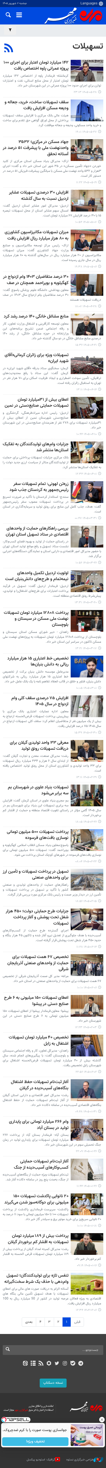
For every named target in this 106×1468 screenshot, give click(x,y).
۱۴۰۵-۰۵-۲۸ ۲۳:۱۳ (85, 92)
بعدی (29, 1322)
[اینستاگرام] (64, 1364)
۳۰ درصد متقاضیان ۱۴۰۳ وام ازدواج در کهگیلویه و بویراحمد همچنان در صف (35, 280)
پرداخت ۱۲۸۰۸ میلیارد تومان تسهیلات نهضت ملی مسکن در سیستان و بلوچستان (36, 619)
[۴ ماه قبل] (87, 1006)
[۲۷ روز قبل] (87, 240)
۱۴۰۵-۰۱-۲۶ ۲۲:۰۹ (86, 1151)
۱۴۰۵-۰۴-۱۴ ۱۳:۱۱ (86, 389)
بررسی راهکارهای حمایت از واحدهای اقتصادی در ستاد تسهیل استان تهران (37, 532)
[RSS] (9, 48)
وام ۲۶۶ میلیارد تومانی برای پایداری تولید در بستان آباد (38, 1125)
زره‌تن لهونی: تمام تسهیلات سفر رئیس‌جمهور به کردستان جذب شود (39, 487)
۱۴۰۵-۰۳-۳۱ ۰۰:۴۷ (86, 518)
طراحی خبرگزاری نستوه (79, 1459)
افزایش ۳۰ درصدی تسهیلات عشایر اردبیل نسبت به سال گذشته (38, 196)
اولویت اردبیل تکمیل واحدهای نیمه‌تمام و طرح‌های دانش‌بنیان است (36, 576)
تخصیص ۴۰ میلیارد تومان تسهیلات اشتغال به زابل (38, 1041)
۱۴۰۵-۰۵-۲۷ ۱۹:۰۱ (86, 132)
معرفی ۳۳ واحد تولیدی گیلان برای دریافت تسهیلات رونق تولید (39, 746)
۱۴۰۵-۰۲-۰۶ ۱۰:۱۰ (87, 987)
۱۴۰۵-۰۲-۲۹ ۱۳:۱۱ (86, 777)
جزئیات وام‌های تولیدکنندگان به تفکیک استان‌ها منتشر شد (35, 447)
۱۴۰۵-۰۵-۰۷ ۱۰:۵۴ (86, 222)
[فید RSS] (41, 1364)
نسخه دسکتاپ (53, 1383)
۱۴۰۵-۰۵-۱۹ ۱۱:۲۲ (86, 182)
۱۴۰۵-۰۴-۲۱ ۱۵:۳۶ (86, 345)
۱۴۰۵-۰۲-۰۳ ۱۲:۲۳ (86, 1027)
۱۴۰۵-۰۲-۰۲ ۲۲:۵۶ (86, 1072)
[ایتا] (25, 1364)
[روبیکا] (49, 1364)
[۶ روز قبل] (87, 110)
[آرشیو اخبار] (33, 1364)
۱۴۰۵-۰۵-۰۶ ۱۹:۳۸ (86, 267)
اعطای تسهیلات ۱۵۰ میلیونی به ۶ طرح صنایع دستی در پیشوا (36, 1001)
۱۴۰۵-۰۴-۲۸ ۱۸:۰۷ (86, 306)
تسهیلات (88, 46)
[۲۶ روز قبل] (87, 201)
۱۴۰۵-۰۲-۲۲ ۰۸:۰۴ (86, 861)
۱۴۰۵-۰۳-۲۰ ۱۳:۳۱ (86, 602)
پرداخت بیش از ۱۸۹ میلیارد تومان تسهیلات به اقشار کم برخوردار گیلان (38, 1239)
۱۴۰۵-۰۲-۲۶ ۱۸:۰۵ (86, 822)
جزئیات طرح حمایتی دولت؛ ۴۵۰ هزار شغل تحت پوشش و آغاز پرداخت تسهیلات (37, 918)
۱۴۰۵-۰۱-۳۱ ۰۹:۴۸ (86, 1111)
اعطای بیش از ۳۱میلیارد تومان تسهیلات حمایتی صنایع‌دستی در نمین (36, 403)
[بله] (72, 1364)
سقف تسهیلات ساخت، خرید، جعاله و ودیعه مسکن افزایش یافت (36, 105)
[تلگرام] (80, 1364)
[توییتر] (57, 1364)
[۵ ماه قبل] (87, 1284)
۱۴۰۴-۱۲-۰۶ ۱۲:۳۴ (86, 1310)
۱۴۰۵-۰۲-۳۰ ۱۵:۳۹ (85, 732)
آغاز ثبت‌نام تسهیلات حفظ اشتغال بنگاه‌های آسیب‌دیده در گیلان (39, 1085)
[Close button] (102, 1419)
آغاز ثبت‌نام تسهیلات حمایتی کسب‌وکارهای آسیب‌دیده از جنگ (41, 1165)
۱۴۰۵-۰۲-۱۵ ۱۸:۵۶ (86, 901)
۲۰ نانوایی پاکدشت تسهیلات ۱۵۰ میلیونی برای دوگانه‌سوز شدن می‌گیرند (36, 1199)
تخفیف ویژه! (35, 1442)
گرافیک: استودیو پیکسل (41, 1459)
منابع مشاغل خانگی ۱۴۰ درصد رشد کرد (36, 317)
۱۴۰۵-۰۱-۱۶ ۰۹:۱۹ (87, 1265)
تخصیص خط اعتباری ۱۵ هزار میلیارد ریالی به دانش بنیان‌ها (37, 662)
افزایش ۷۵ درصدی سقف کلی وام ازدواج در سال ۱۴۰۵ (39, 701)
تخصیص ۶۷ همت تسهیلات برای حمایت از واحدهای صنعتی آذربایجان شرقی (37, 963)
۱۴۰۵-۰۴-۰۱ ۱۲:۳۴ (86, 474)
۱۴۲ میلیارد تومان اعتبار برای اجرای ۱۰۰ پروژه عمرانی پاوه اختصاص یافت (36, 66)
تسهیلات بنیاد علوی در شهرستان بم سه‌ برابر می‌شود (38, 791)
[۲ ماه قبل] (87, 452)
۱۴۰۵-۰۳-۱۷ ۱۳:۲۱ (86, 648)
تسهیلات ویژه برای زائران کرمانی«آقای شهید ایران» (36, 358)
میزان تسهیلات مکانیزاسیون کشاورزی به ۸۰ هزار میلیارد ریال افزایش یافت (36, 235)
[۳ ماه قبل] (87, 666)
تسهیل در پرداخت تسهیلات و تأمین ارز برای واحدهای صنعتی (35, 875)
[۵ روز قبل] (87, 71)
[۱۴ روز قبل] (87, 150)
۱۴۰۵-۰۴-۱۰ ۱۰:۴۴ (86, 434)
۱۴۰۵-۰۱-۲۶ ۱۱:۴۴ (87, 1186)
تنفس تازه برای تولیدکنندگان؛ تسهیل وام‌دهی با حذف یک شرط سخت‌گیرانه (36, 1279)
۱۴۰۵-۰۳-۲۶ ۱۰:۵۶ (86, 563)
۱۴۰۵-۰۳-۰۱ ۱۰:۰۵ (86, 688)
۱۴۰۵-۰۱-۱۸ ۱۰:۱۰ (87, 1226)
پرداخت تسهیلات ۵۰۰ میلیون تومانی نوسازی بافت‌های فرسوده (37, 835)
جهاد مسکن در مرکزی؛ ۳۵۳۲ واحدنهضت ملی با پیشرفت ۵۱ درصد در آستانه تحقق (35, 148)
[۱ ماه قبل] (87, 285)
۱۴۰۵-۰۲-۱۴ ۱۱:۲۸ (86, 947)
